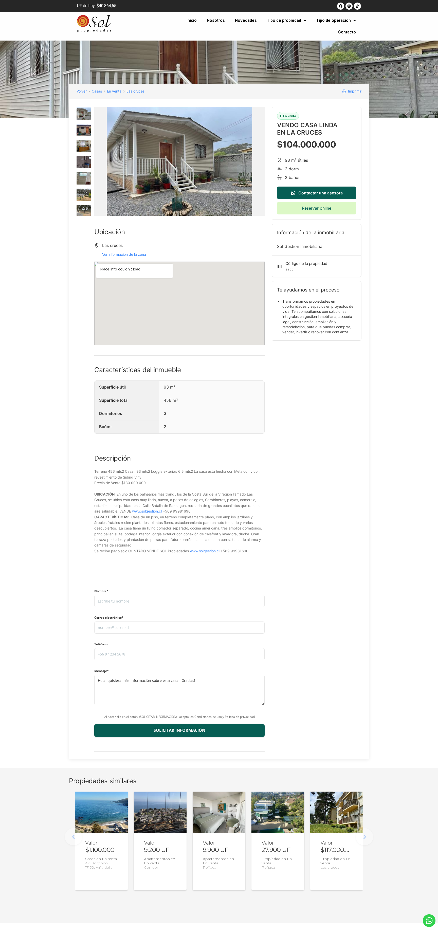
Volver (82, 91)
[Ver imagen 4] (84, 162)
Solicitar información (179, 730)
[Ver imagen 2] (84, 130)
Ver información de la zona (124, 254)
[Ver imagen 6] (84, 195)
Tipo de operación (333, 20)
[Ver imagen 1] (84, 113)
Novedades (246, 20)
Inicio (192, 20)
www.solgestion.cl (147, 511)
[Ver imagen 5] (84, 178)
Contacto (347, 32)
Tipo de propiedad (284, 20)
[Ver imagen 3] (84, 146)
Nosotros (216, 20)
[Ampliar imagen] (179, 161)
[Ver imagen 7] (84, 211)
